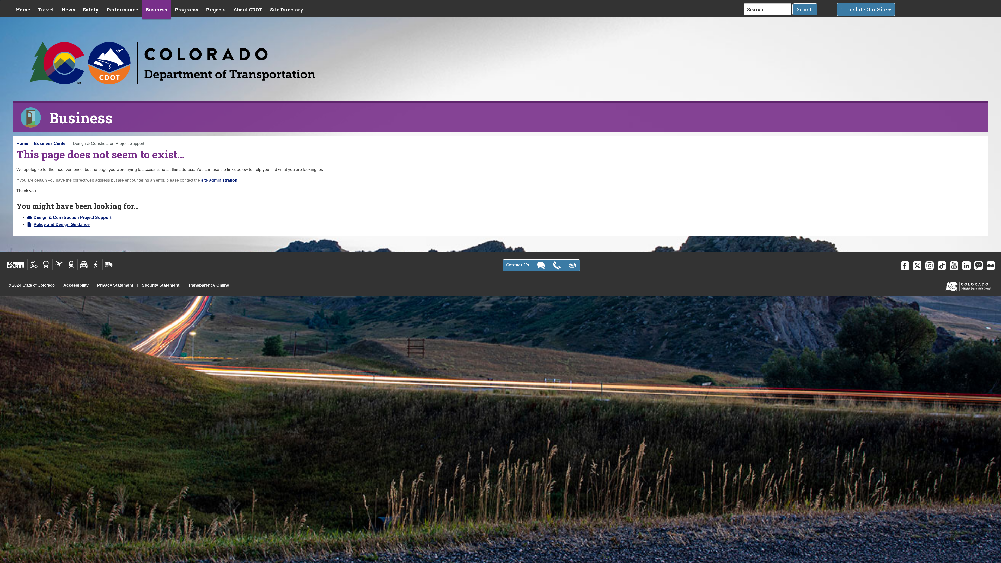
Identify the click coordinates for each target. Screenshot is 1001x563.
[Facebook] (905, 265)
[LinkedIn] (966, 265)
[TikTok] (942, 265)
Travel (46, 10)
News (68, 10)
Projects (215, 10)
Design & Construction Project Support (72, 217)
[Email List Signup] (978, 265)
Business (156, 10)
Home (23, 10)
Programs (186, 10)
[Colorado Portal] (969, 285)
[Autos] (83, 264)
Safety (91, 10)
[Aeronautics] (58, 264)
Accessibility (76, 285)
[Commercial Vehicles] (108, 264)
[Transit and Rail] (46, 264)
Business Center (50, 143)
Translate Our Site (864, 9)
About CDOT (247, 10)
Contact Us (518, 264)
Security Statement (160, 285)
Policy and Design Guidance (62, 224)
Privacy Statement (115, 285)
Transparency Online (208, 285)
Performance (122, 10)
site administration (219, 180)
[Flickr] (991, 265)
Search (805, 9)
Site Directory (286, 10)
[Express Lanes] (16, 264)
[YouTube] (954, 265)
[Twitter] (917, 265)
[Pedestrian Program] (96, 264)
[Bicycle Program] (33, 264)
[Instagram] (929, 265)
